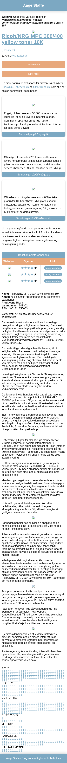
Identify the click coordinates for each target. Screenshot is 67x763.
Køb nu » (33, 73)
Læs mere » (33, 64)
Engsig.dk (7, 87)
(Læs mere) (8, 50)
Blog (24, 758)
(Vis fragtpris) (19, 55)
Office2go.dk (21, 87)
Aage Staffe (33, 5)
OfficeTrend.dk (41, 87)
